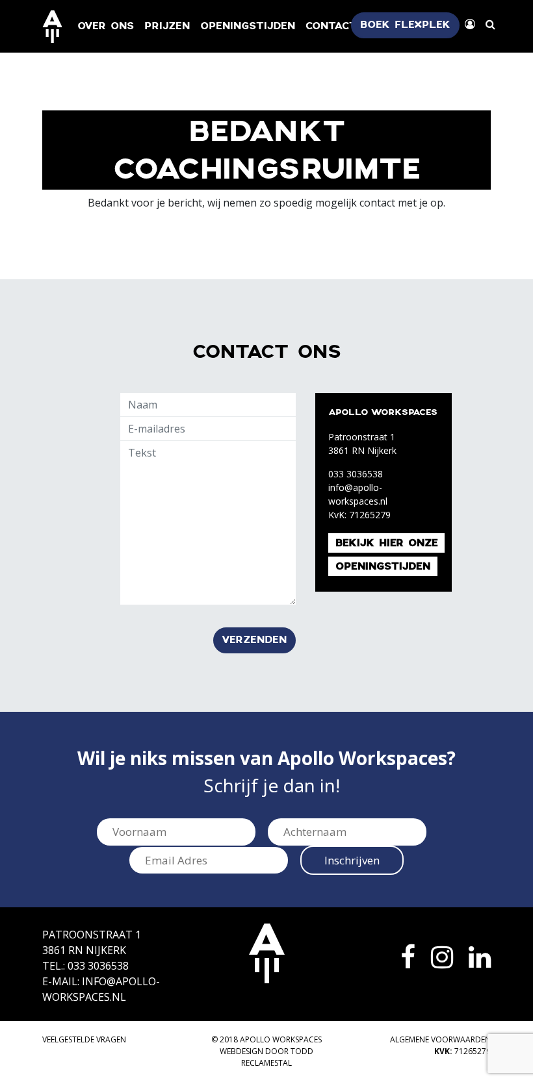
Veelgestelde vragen (84, 1039)
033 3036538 (355, 474)
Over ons (105, 26)
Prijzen (167, 26)
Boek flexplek (405, 25)
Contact (331, 26)
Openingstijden (247, 26)
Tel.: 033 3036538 (85, 966)
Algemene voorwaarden (440, 1039)
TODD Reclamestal (277, 1057)
